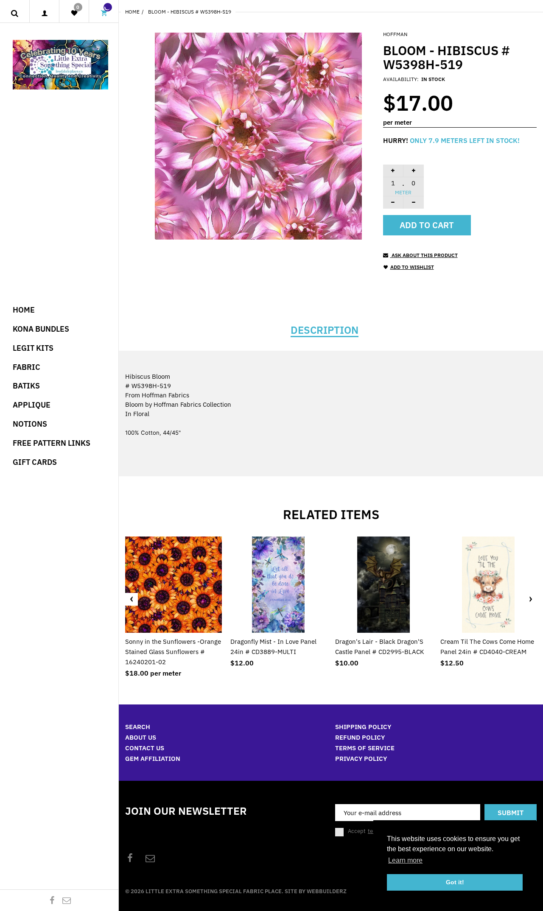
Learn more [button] (405, 860)
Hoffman (395, 34)
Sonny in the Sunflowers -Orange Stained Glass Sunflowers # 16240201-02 (173, 651)
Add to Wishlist (412, 267)
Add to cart (427, 225)
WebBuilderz (327, 891)
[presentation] (131, 599)
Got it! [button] (455, 882)
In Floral (137, 414)
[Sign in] (44, 13)
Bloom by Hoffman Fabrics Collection (178, 404)
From (157, 395)
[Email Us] (66, 900)
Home (132, 11)
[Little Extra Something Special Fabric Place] (60, 64)
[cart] (104, 13)
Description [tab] (324, 330)
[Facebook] (52, 900)
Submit (510, 812)
